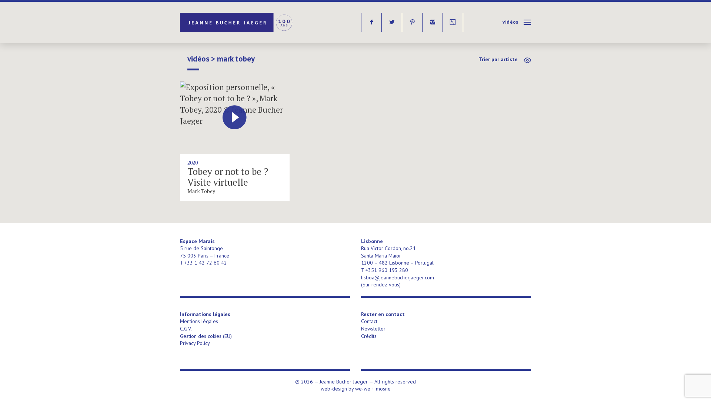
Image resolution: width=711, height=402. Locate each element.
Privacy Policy (195, 343)
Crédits (369, 336)
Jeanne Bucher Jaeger (237, 22)
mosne (383, 388)
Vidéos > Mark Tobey (221, 59)
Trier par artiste (498, 59)
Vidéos (510, 22)
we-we (362, 388)
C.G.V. (186, 328)
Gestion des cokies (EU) (206, 336)
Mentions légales (199, 321)
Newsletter (373, 328)
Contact (369, 321)
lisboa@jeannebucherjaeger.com (397, 277)
